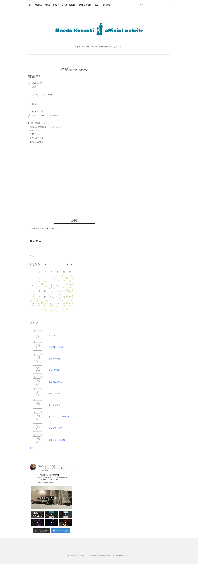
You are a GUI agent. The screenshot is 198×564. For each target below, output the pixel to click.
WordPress (128, 555)
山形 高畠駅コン (55, 405)
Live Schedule (68, 5)
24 (33, 303)
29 (64, 303)
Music (56, 5)
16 (70, 290)
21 (57, 297)
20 (51, 297)
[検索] (168, 5)
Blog (97, 5)
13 (51, 290)
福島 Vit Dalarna (55, 381)
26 (45, 303)
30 (70, 303)
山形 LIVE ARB (54, 393)
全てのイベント (36, 447)
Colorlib (111, 555)
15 (64, 290)
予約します (36, 111)
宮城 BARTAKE (54, 370)
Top (29, 5)
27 (51, 302)
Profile (38, 5)
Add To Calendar (43, 95)
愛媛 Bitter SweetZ (56, 347)
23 (70, 297)
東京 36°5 (52, 335)
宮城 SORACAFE (55, 428)
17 (33, 297)
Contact (107, 5)
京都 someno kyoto (56, 439)
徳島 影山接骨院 (55, 358)
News (47, 5)
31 (57, 278)
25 (39, 303)
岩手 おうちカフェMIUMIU (59, 416)
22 (64, 297)
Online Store (85, 5)
